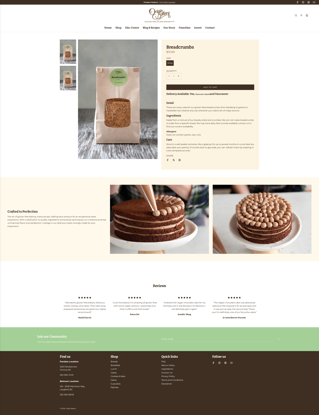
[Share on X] (173, 160)
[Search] (296, 15)
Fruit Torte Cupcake (167, 2)
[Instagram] (303, 2)
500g (170, 63)
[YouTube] (314, 2)
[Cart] (307, 15)
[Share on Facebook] (167, 160)
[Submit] (279, 339)
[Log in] (301, 15)
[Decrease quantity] (169, 76)
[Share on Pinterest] (179, 160)
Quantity (171, 71)
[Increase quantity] (178, 76)
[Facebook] (297, 2)
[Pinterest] (308, 2)
